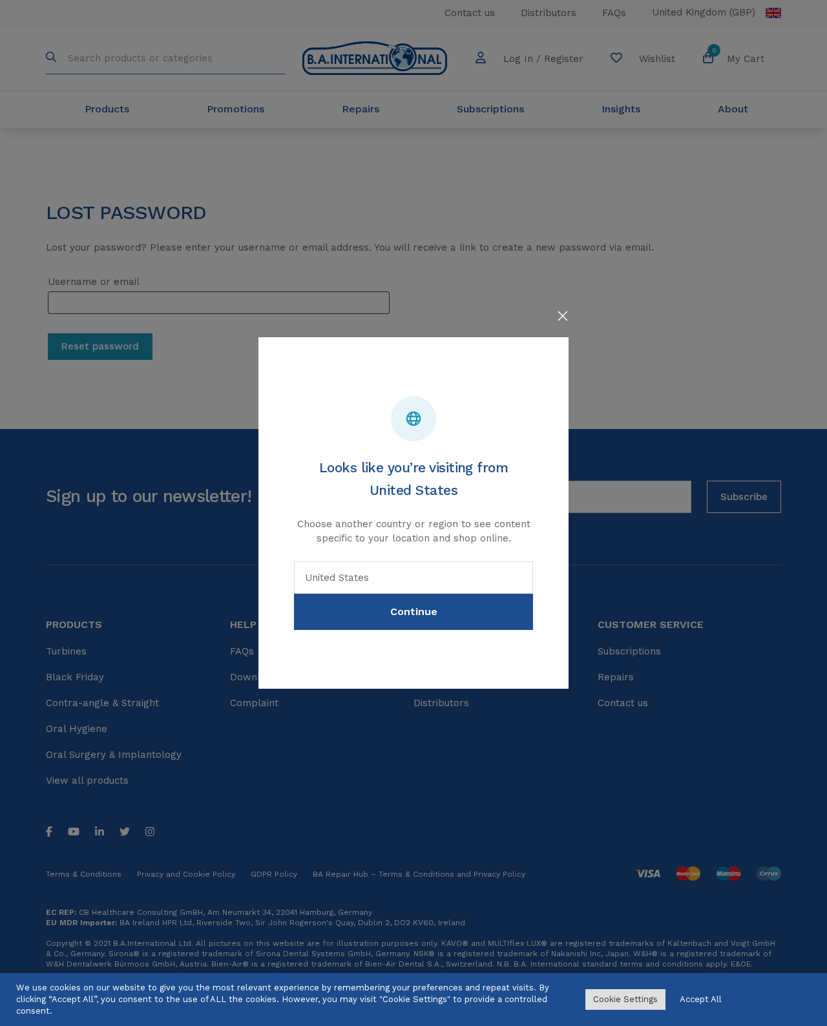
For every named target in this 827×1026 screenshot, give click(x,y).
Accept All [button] (701, 999)
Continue (413, 611)
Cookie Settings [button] (625, 999)
